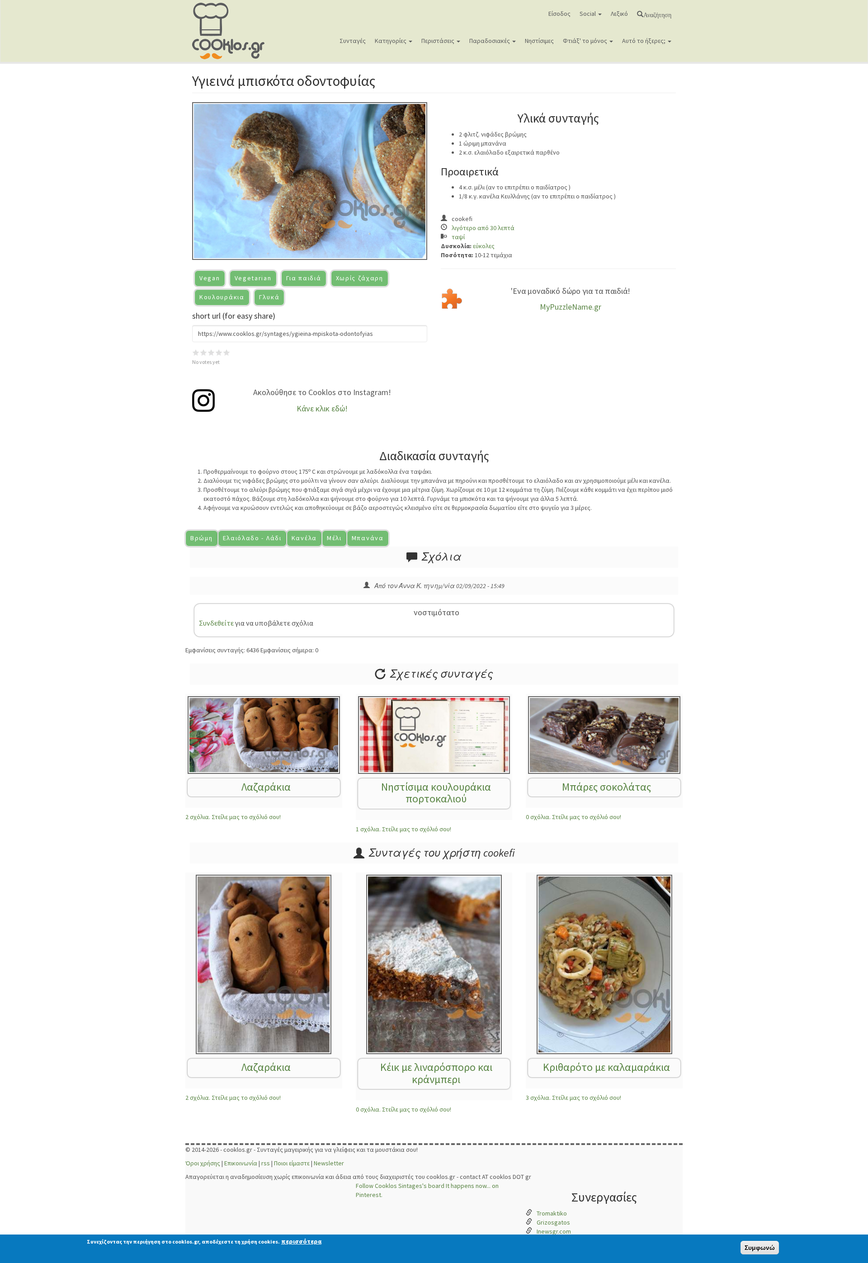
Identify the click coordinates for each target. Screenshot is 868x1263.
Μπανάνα (368, 538)
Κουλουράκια (222, 297)
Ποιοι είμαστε (292, 1163)
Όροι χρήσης (202, 1163)
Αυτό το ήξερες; (644, 41)
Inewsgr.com (554, 1231)
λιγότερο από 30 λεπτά (483, 228)
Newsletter (329, 1163)
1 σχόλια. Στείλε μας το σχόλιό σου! (403, 829)
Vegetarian (253, 278)
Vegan (209, 278)
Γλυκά (269, 297)
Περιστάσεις (438, 41)
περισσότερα (301, 1241)
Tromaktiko (552, 1213)
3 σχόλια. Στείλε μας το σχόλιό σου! (573, 1097)
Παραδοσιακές (490, 41)
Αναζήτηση (657, 14)
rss (265, 1163)
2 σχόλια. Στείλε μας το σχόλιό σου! (233, 817)
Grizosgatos (553, 1222)
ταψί (458, 237)
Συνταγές (353, 41)
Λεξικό (619, 13)
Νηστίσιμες (539, 41)
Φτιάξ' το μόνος (586, 41)
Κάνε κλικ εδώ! (322, 408)
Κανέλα (304, 538)
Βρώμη (201, 538)
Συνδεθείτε (216, 622)
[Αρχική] (231, 31)
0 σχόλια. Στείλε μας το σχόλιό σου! (573, 817)
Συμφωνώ (760, 1247)
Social (588, 13)
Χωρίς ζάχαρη (359, 278)
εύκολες (484, 246)
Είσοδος (559, 13)
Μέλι (334, 538)
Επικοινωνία (240, 1163)
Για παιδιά (303, 278)
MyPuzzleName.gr (570, 307)
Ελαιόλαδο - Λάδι (252, 538)
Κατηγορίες (391, 41)
